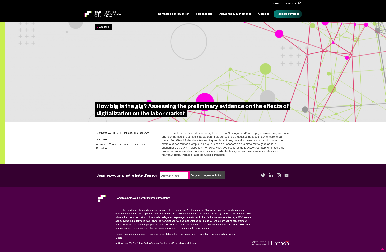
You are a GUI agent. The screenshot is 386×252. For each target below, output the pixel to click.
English (275, 3)
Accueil (103, 27)
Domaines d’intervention (174, 14)
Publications (204, 14)
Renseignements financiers (130, 234)
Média (118, 238)
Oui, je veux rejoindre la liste (206, 175)
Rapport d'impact (288, 14)
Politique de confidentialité (163, 234)
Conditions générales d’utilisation (217, 234)
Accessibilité (188, 234)
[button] (382, 249)
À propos (264, 14)
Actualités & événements (235, 14)
